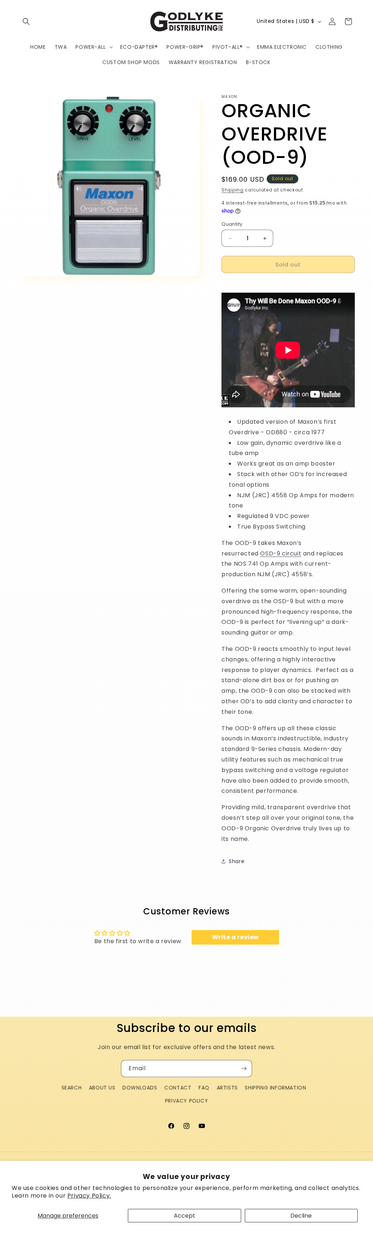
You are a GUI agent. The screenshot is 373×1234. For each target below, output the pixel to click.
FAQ (204, 1087)
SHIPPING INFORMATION (275, 1087)
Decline (301, 1215)
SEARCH (72, 1087)
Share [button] (236, 861)
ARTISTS (227, 1087)
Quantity (231, 224)
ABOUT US (102, 1087)
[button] (26, 21)
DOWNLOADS (139, 1087)
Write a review (235, 937)
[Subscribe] (244, 1068)
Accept (184, 1215)
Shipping (232, 190)
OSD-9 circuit (280, 553)
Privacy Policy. (89, 1195)
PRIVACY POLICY (186, 1100)
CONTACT (177, 1087)
